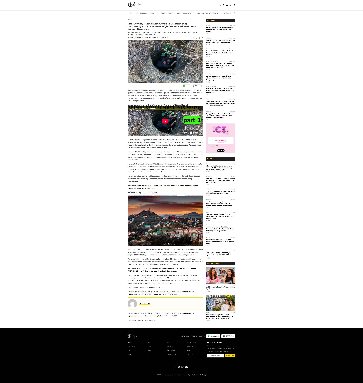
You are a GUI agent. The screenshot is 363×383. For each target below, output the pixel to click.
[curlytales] (133, 338)
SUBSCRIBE (230, 355)
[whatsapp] (196, 38)
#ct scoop (208, 25)
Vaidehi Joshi (135, 37)
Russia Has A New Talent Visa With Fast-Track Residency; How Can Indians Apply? (220, 241)
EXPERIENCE (143, 13)
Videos (151, 13)
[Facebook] (223, 5)
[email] (202, 38)
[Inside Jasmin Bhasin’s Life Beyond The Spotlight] (220, 275)
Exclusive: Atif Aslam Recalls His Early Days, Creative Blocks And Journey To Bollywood (220, 90)
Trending (163, 13)
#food (207, 212)
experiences (132, 294)
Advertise (170, 346)
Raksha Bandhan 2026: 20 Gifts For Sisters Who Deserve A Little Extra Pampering (219, 78)
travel (189, 291)
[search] (233, 13)
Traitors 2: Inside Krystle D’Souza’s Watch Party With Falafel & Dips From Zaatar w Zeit (219, 216)
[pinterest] (199, 38)
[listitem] (165, 293)
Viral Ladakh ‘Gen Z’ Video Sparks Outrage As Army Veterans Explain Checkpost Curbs (218, 254)
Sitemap (190, 346)
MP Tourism (227, 13)
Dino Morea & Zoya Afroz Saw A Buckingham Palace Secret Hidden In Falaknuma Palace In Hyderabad (219, 316)
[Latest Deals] (220, 135)
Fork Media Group (200, 375)
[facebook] (191, 38)
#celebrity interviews (212, 61)
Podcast (190, 354)
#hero (207, 285)
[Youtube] (227, 5)
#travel (208, 224)
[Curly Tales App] (213, 336)
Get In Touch (191, 342)
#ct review (209, 48)
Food (129, 13)
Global (215, 13)
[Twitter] (231, 5)
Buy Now (221, 150)
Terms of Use (171, 354)
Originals (171, 13)
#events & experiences (212, 74)
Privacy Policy (171, 350)
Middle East (206, 13)
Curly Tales (158, 294)
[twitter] (194, 38)
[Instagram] (234, 5)
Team (189, 350)
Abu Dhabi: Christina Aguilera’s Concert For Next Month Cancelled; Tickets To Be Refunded (220, 180)
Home (130, 19)
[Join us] (187, 86)
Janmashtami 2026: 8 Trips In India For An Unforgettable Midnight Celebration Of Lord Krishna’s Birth (220, 103)
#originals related (211, 86)
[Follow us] (197, 86)
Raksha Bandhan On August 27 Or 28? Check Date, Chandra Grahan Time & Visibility (220, 29)
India (198, 13)
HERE (175, 294)
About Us (170, 342)
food (185, 291)
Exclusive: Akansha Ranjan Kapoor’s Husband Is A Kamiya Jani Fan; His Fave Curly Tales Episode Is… (220, 65)
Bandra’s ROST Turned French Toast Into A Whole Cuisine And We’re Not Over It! (219, 53)
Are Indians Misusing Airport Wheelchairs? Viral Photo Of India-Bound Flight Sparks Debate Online (219, 203)
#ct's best (208, 38)
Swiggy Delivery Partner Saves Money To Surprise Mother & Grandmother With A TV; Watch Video (219, 115)
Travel (135, 13)
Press (149, 354)
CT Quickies (187, 13)
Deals (179, 13)
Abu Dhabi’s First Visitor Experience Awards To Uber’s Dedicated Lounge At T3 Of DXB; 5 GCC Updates (220, 168)
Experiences (132, 346)
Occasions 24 (213, 146)
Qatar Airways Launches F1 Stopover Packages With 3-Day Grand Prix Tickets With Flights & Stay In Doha (220, 229)
